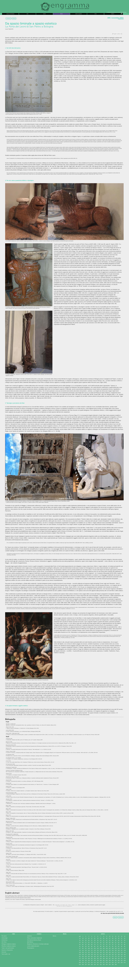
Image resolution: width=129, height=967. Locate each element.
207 (122, 960)
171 (109, 956)
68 (88, 944)
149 (92, 954)
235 (110, 964)
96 (124, 946)
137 (104, 952)
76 (112, 944)
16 (79, 938)
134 (95, 952)
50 (82, 942)
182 (95, 958)
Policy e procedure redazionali (34, 938)
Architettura (4, 940)
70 (94, 944)
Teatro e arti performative (8, 948)
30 (118, 938)
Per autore (4, 936)
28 (112, 938)
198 (95, 960)
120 (101, 950)
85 (91, 946)
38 (94, 940)
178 (83, 958)
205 (116, 960)
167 (98, 956)
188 (113, 958)
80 (124, 944)
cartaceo (8, 18)
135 (98, 952)
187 (109, 958)
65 (79, 944)
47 (121, 940)
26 (106, 938)
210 (83, 962)
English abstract (117, 33)
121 (104, 950)
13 (118, 936)
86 (94, 946)
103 (98, 948)
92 (112, 946)
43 (109, 940)
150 (95, 954)
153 (104, 954)
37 (91, 940)
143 (121, 952)
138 (107, 952)
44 (112, 940)
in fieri (96, 13)
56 (100, 942)
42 (106, 940)
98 (82, 948)
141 (115, 952)
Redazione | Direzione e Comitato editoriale (38, 944)
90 (106, 946)
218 (107, 962)
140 (113, 952)
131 (86, 952)
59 (109, 942)
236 (113, 964)
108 (113, 948)
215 (98, 962)
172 (112, 956)
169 (104, 956)
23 (97, 938)
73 (103, 944)
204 (113, 960)
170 (107, 956)
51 (85, 942)
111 (121, 948)
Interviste (4, 952)
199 (98, 960)
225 (80, 964)
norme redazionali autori (33, 946)
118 (95, 950)
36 (88, 940)
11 (112, 936)
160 (124, 954)
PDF (122, 911)
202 (107, 960)
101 (92, 948)
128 (124, 950)
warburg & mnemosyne (10, 13)
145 (80, 954)
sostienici (29, 936)
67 (85, 944)
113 (80, 950)
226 (83, 964)
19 (85, 938)
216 (101, 962)
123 (109, 950)
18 (82, 938)
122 (107, 950)
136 (101, 952)
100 (89, 948)
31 (121, 938)
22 (94, 938)
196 (89, 960)
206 (119, 960)
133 (92, 952)
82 (82, 946)
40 (100, 940)
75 (109, 944)
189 (116, 958)
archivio (44, 13)
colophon (112, 13)
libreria (61, 13)
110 (118, 948)
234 (107, 964)
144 (124, 952)
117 (92, 950)
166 (95, 956)
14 (121, 936)
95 (121, 946)
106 (107, 948)
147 (86, 954)
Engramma (64, 6)
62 (118, 942)
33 (79, 940)
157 (115, 954)
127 (121, 950)
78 (118, 944)
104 (101, 948)
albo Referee (30, 942)
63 (121, 942)
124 (113, 950)
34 (82, 940)
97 (79, 948)
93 (115, 946)
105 (104, 948)
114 (83, 950)
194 (83, 960)
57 (103, 942)
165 (92, 956)
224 (124, 962)
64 (124, 942)
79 (121, 944)
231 (98, 964)
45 (115, 940)
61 (115, 942)
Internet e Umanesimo (7, 950)
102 (95, 948)
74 (106, 944)
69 (91, 944)
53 (91, 942)
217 (104, 962)
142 (119, 952)
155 (110, 954)
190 (119, 958)
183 (98, 958)
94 (118, 946)
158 (119, 954)
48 (124, 940)
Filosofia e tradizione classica (9, 946)
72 (100, 944)
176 (124, 956)
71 (97, 944)
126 (119, 950)
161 (80, 956)
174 (118, 956)
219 (110, 962)
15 (124, 936)
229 (92, 964)
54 (94, 942)
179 (86, 958)
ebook (14, 18)
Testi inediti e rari (6, 954)
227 (86, 964)
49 (79, 942)
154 (107, 954)
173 (115, 956)
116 (89, 950)
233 (104, 964)
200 (101, 960)
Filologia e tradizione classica (9, 944)
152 (101, 954)
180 (89, 958)
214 (95, 962)
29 (115, 938)
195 (86, 960)
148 (89, 954)
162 (83, 956)
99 (85, 948)
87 (97, 946)
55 (97, 942)
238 (116, 964)
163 (86, 956)
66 (82, 944)
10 (109, 936)
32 (124, 938)
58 (106, 942)
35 (85, 940)
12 (115, 936)
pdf (80, 936)
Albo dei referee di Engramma (64, 906)
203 (110, 960)
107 (109, 948)
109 (116, 948)
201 (104, 960)
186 (107, 958)
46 (118, 940)
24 (100, 938)
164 (89, 956)
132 (89, 952)
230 (95, 964)
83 (85, 946)
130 (83, 952)
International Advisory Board (34, 940)
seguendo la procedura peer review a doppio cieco (66, 904)
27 (109, 938)
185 (104, 958)
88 (100, 946)
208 (124, 960)
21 (91, 938)
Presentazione (30, 948)
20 (88, 938)
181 (92, 958)
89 (103, 946)
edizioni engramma (78, 13)
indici (27, 13)
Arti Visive (4, 942)
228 (89, 964)
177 (80, 958)
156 (113, 954)
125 (116, 950)
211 (86, 962)
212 (89, 962)
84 (88, 946)
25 (103, 938)
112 (124, 948)
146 (83, 954)
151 (98, 954)
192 (124, 958)
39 (97, 940)
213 (92, 962)
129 (80, 952)
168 (101, 956)
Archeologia (4, 938)
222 (119, 962)
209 (80, 962)
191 (121, 958)
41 (103, 940)
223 (122, 962)
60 (112, 942)
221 (116, 962)
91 (109, 946)
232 (101, 964)
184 (101, 958)
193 (80, 960)
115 (86, 950)
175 (121, 956)
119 (98, 950)
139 (109, 952)
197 (92, 960)
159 (122, 954)
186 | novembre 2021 (115, 18)
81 (79, 946)
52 (88, 942)
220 (113, 962)
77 (115, 944)
